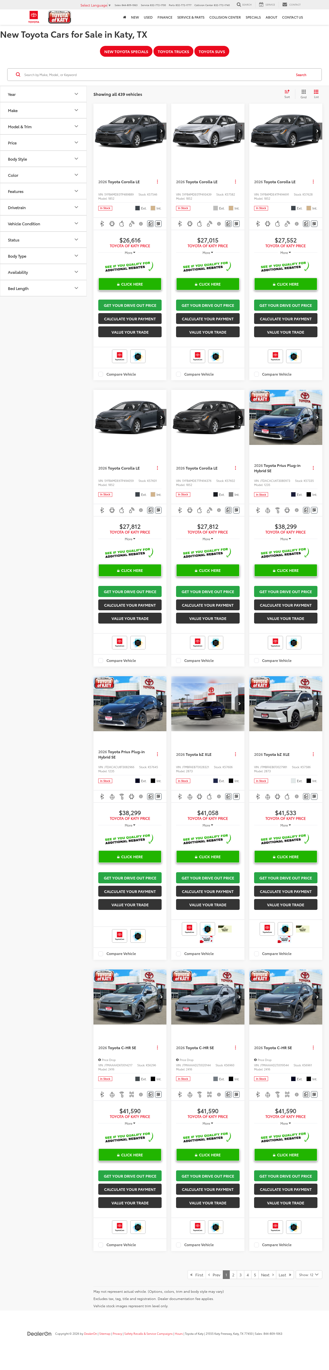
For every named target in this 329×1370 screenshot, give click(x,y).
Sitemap (105, 1333)
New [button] (135, 17)
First (197, 1274)
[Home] (125, 17)
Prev (215, 1274)
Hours (179, 1333)
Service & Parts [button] (190, 17)
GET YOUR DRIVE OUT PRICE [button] (130, 305)
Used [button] (148, 17)
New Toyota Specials (126, 51)
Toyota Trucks (173, 51)
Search (301, 74)
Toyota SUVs (212, 51)
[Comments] (150, 223)
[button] (161, 131)
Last (284, 1274)
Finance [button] (165, 17)
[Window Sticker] (158, 223)
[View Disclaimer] (141, 224)
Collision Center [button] (225, 17)
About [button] (271, 17)
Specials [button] (253, 17)
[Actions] (157, 181)
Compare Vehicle (121, 374)
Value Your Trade (130, 332)
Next (266, 1274)
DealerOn (90, 1333)
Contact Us (292, 17)
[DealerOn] (39, 1333)
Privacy (117, 1333)
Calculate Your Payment (130, 318)
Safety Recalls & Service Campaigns (148, 1333)
